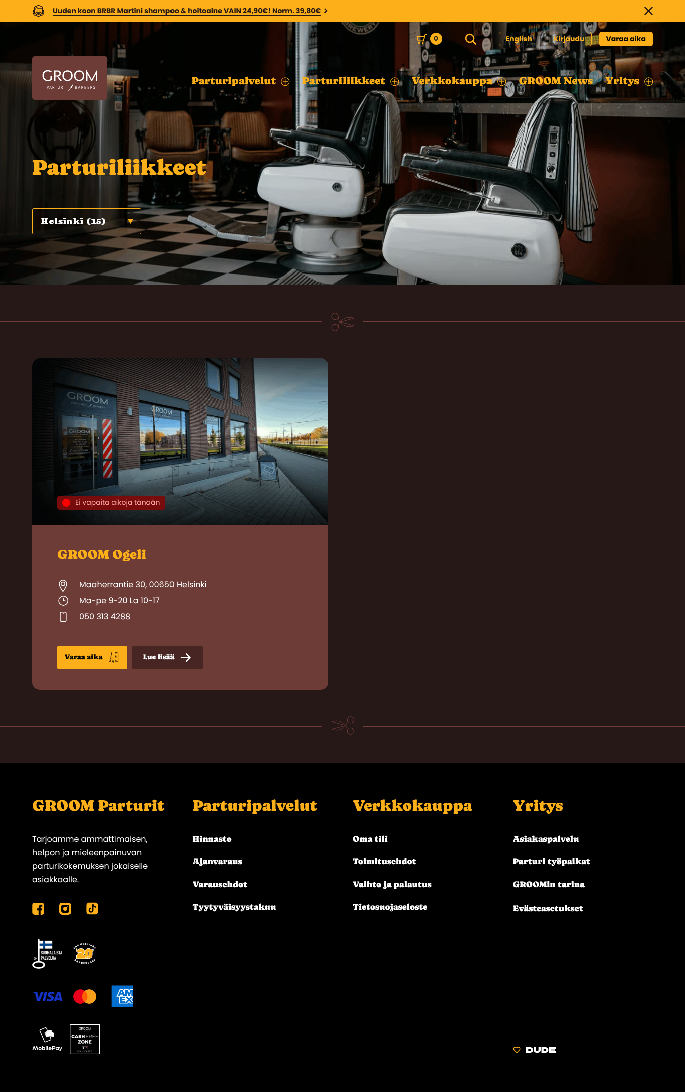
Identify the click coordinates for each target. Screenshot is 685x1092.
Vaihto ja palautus (392, 884)
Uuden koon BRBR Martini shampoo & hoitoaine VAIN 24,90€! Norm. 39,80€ (187, 11)
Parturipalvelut (255, 806)
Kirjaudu (569, 39)
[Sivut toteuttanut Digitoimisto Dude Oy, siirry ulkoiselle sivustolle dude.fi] (534, 1051)
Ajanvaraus (217, 861)
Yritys (538, 806)
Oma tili (370, 839)
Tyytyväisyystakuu (234, 907)
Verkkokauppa (412, 806)
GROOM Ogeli (101, 554)
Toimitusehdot (384, 861)
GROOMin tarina (549, 884)
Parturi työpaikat (551, 861)
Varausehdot (220, 884)
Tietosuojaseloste (390, 907)
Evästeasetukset (548, 908)
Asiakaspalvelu (546, 839)
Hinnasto (212, 839)
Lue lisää (159, 657)
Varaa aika (626, 39)
